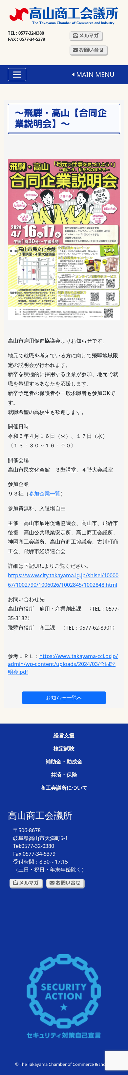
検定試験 (64, 748)
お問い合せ (91, 49)
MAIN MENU (95, 74)
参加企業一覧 (44, 493)
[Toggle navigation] (17, 74)
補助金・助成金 (64, 761)
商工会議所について (64, 787)
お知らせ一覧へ (64, 697)
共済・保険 (64, 774)
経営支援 (64, 735)
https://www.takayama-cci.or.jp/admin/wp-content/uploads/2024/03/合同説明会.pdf (63, 664)
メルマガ (88, 35)
